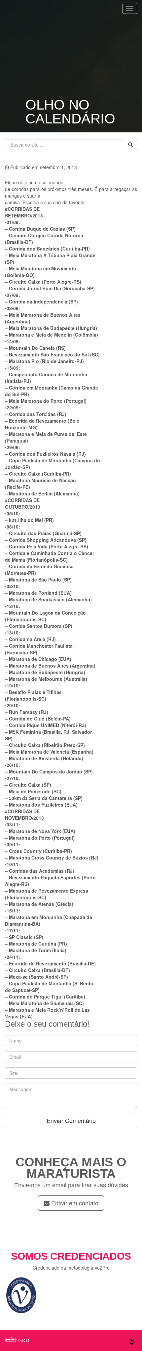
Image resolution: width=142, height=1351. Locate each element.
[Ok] (130, 144)
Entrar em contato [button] (74, 1202)
